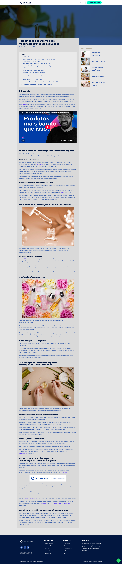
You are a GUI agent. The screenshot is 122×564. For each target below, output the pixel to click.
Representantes (68, 548)
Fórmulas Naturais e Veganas (32, 68)
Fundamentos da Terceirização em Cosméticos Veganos (39, 59)
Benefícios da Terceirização (32, 61)
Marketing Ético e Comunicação (33, 79)
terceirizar (24, 104)
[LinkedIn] (28, 547)
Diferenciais (48, 553)
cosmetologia (23, 453)
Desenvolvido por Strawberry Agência (93, 561)
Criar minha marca (94, 2)
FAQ (65, 551)
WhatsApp (43, 503)
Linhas (65, 546)
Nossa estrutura (49, 551)
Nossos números (49, 543)
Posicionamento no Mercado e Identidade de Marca (39, 77)
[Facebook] (25, 547)
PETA (61, 192)
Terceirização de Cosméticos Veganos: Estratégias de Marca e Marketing (44, 75)
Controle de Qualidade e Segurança (34, 72)
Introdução (26, 57)
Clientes (47, 548)
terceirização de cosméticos (62, 503)
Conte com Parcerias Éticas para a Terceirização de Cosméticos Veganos (44, 82)
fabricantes (39, 164)
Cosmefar (64, 473)
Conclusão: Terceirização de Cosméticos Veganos (37, 84)
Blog (80, 2)
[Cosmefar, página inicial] (25, 2)
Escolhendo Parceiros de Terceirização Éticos (37, 63)
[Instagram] (21, 547)
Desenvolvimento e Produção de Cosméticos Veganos (38, 66)
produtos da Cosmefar (30, 498)
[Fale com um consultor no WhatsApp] (118, 561)
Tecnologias (67, 543)
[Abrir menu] (84, 2)
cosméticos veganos (27, 259)
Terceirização (48, 546)
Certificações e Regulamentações (34, 70)
